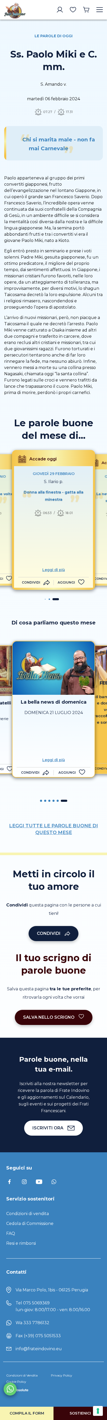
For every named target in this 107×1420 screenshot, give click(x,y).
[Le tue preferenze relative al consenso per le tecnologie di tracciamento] (98, 1411)
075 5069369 (36, 1302)
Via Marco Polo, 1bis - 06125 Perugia (52, 1289)
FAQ (10, 1233)
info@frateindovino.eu (39, 1348)
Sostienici (80, 1413)
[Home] (15, 9)
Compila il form (27, 1413)
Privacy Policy (61, 1375)
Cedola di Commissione (30, 1223)
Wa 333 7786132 (32, 1322)
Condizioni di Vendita (22, 1375)
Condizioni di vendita (27, 1213)
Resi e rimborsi (21, 1243)
